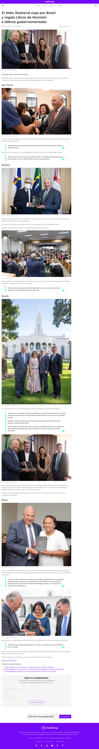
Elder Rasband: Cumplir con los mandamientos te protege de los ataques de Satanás (34, 669)
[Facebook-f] (41, 745)
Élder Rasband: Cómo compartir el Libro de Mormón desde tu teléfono (29, 667)
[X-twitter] (57, 745)
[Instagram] (36, 745)
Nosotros (59, 5)
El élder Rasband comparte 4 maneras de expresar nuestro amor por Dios (30, 671)
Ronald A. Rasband (7, 26)
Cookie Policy (60, 741)
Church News (12, 660)
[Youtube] (52, 745)
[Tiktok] (47, 745)
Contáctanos (38, 741)
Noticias (45, 5)
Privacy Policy (49, 741)
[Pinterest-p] (63, 745)
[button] (3, 5)
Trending (37, 5)
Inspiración (52, 5)
